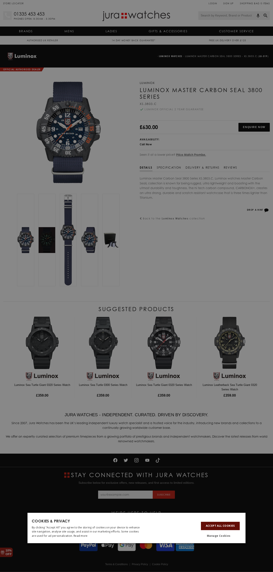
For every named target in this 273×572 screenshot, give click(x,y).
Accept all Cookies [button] (220, 526)
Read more (81, 536)
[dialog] (136, 528)
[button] (220, 536)
